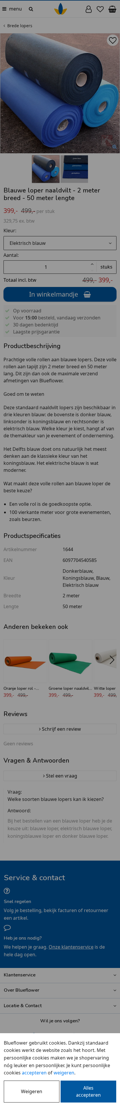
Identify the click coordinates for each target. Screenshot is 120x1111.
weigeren (64, 1072)
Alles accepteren (88, 1091)
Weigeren (31, 1091)
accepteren (34, 1072)
